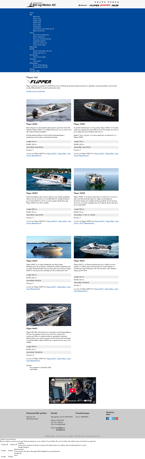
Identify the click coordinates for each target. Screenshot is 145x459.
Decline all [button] (13, 444)
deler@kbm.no (60, 430)
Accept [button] (3, 450)
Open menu (30, 9)
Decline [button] (10, 450)
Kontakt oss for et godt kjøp (35, 91)
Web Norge (62, 436)
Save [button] (15, 455)
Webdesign (48, 436)
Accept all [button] (4, 444)
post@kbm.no (60, 428)
